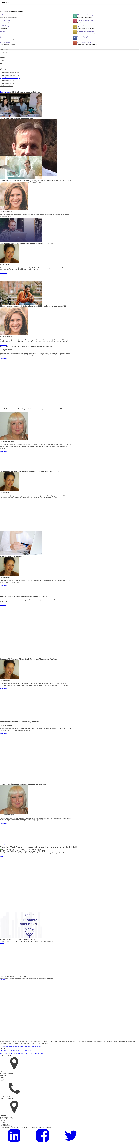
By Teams (3, 1050)
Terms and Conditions (34, 1046)
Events (2, 60)
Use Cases (14, 2)
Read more (3, 273)
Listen (2, 943)
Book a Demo (20, 1050)
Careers (25, 1046)
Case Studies (4, 49)
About (39, 2)
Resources (49, 2)
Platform (4, 2)
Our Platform (4, 1046)
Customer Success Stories (30, 1053)
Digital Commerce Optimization (9, 75)
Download (3, 980)
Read (1, 856)
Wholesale (13, 1050)
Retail (8, 1050)
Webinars (3, 55)
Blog (1, 63)
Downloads (3, 52)
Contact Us (28, 1050)
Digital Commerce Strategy (8, 80)
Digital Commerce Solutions (9, 78)
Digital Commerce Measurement (9, 72)
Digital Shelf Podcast (16, 1053)
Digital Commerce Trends (7, 83)
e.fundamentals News (6, 86)
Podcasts (2, 57)
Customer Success (27, 2)
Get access (3, 605)
